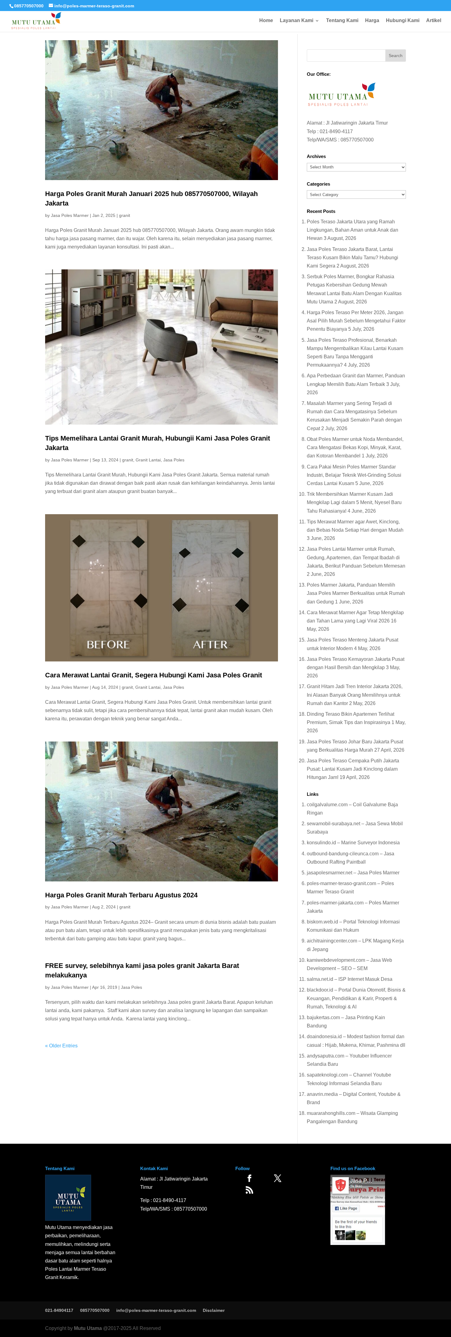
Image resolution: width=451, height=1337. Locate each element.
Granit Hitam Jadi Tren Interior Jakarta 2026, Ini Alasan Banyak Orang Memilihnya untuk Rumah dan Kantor (355, 695)
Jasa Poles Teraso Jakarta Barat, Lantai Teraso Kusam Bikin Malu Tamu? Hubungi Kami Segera (352, 257)
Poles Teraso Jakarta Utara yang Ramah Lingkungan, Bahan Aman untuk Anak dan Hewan (352, 230)
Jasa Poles (173, 459)
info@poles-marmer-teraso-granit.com (156, 1310)
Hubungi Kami (402, 20)
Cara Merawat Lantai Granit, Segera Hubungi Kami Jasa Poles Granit (153, 675)
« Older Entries (61, 1045)
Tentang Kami (342, 20)
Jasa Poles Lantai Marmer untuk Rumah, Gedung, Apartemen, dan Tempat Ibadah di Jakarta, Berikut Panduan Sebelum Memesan (356, 557)
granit (124, 215)
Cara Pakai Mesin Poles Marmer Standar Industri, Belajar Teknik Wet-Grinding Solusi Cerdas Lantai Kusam (354, 475)
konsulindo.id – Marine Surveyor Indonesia (353, 842)
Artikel (433, 20)
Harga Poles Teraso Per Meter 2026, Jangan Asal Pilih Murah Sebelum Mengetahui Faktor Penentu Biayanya (356, 321)
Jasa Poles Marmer (70, 215)
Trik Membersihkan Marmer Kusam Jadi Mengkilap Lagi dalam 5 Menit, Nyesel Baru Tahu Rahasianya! (354, 502)
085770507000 (29, 5)
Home (266, 20)
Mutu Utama (88, 1328)
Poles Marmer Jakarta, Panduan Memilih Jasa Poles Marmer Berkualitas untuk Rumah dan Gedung (356, 593)
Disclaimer (214, 1310)
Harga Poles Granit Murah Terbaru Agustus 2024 (121, 895)
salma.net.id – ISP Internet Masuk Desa (349, 979)
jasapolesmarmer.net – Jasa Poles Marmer (353, 872)
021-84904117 (59, 1310)
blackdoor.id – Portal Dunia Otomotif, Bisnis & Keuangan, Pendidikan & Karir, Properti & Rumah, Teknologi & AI (356, 998)
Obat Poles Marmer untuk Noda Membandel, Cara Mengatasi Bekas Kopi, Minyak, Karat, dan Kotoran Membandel (355, 447)
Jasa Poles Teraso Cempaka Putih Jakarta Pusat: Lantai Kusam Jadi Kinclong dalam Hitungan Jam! (353, 769)
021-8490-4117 (336, 131)
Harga (372, 20)
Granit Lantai (148, 459)
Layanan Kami (296, 20)
